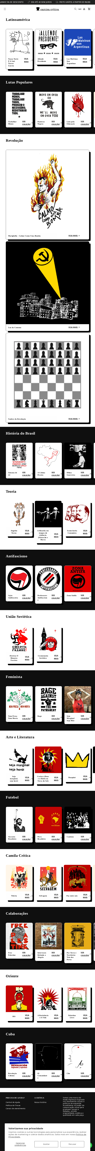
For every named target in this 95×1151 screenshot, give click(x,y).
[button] (4, 9)
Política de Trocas (13, 1105)
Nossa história (40, 1102)
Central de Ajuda (13, 1102)
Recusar (72, 1144)
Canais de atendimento (15, 1108)
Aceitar (46, 1144)
